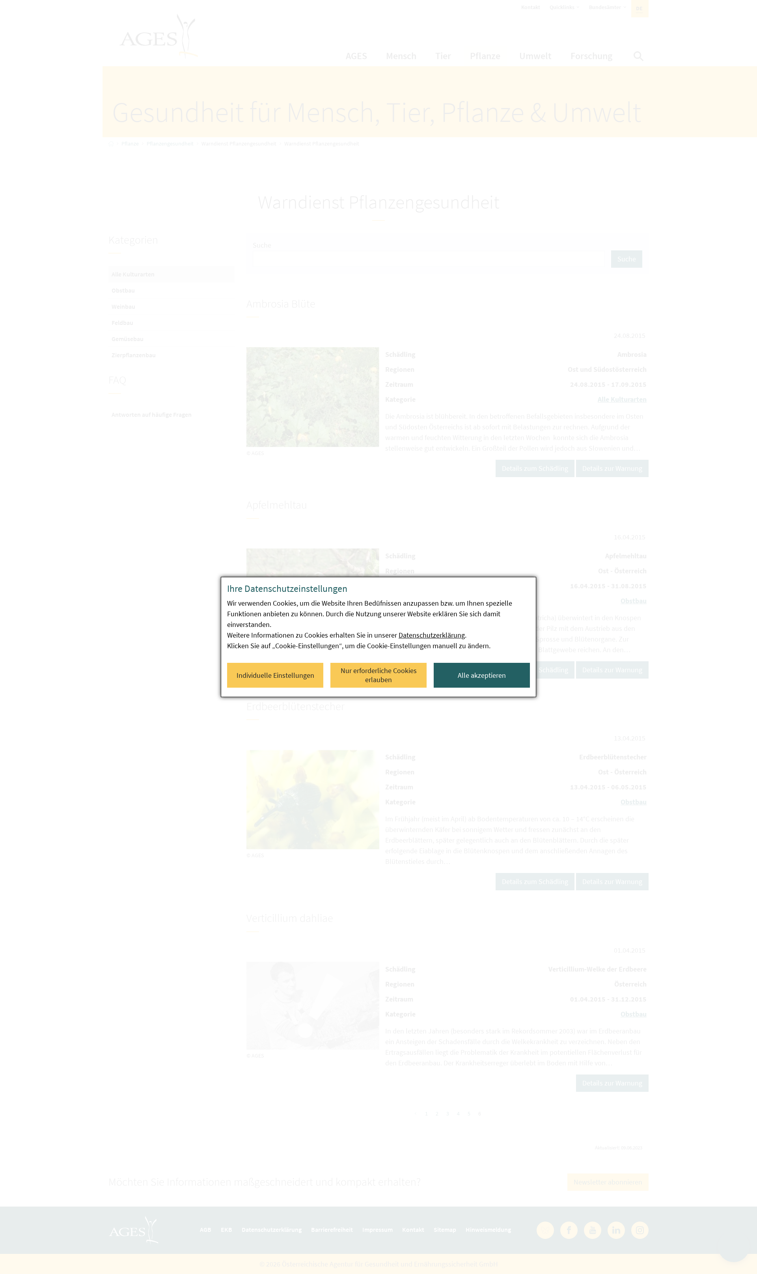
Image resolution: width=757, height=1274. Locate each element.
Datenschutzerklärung (432, 635)
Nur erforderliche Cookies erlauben (379, 675)
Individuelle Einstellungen (275, 675)
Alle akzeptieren (482, 675)
